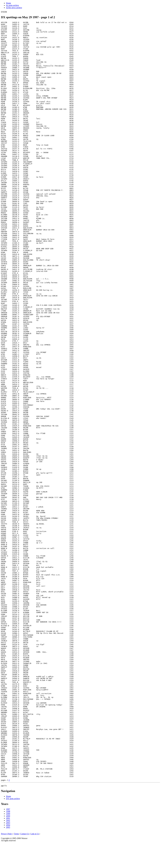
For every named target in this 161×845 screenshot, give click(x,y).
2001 (8, 818)
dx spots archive (12, 5)
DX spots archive (13, 798)
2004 (8, 825)
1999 (8, 814)
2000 (8, 816)
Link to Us (35, 834)
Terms (16, 834)
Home (8, 3)
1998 (8, 811)
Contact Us (24, 834)
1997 (8, 809)
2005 (8, 827)
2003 (8, 823)
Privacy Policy (7, 834)
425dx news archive (14, 8)
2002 (8, 820)
